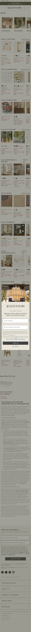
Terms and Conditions (20, 339)
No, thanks (15, 346)
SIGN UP (15, 343)
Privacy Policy (9, 339)
